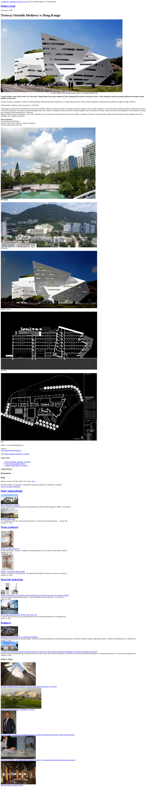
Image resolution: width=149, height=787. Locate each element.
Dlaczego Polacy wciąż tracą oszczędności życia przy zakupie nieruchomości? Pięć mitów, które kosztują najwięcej (38, 735)
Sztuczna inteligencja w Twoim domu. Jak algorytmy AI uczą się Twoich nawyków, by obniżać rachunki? (35, 595)
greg (33, 481)
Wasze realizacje (9, 527)
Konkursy (6, 622)
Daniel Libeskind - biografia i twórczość (18, 462)
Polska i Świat (22, 2)
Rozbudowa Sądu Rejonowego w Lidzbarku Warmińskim (19, 637)
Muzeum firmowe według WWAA (12, 785)
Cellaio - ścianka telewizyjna (10, 549)
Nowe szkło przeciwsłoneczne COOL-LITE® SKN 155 (19, 615)
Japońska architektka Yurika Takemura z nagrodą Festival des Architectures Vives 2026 (29, 686)
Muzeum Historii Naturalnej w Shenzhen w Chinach (17, 709)
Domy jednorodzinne (12, 491)
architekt (26, 454)
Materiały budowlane (12, 579)
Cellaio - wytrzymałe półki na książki (13, 571)
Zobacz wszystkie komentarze (10, 486)
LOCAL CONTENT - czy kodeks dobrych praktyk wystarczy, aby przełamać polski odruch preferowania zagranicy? (38, 760)
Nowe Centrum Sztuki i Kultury (15, 464)
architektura (19, 454)
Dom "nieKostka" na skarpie (10, 505)
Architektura (5, 2)
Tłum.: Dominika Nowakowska (11, 450)
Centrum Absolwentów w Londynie (16, 465)
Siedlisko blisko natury (8, 519)
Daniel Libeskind (10, 454)
